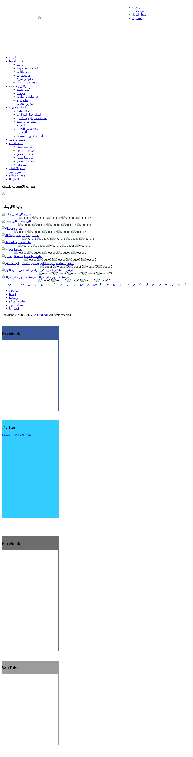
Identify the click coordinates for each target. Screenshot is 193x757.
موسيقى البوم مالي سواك (54, 277)
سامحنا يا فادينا (33, 256)
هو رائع (18, 228)
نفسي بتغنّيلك (30, 235)
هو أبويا (18, 249)
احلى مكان (25, 214)
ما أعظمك (24, 242)
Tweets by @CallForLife (16, 435)
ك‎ (140, 284)
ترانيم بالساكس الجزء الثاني (57, 263)
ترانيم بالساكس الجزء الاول (56, 270)
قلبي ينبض (24, 221)
